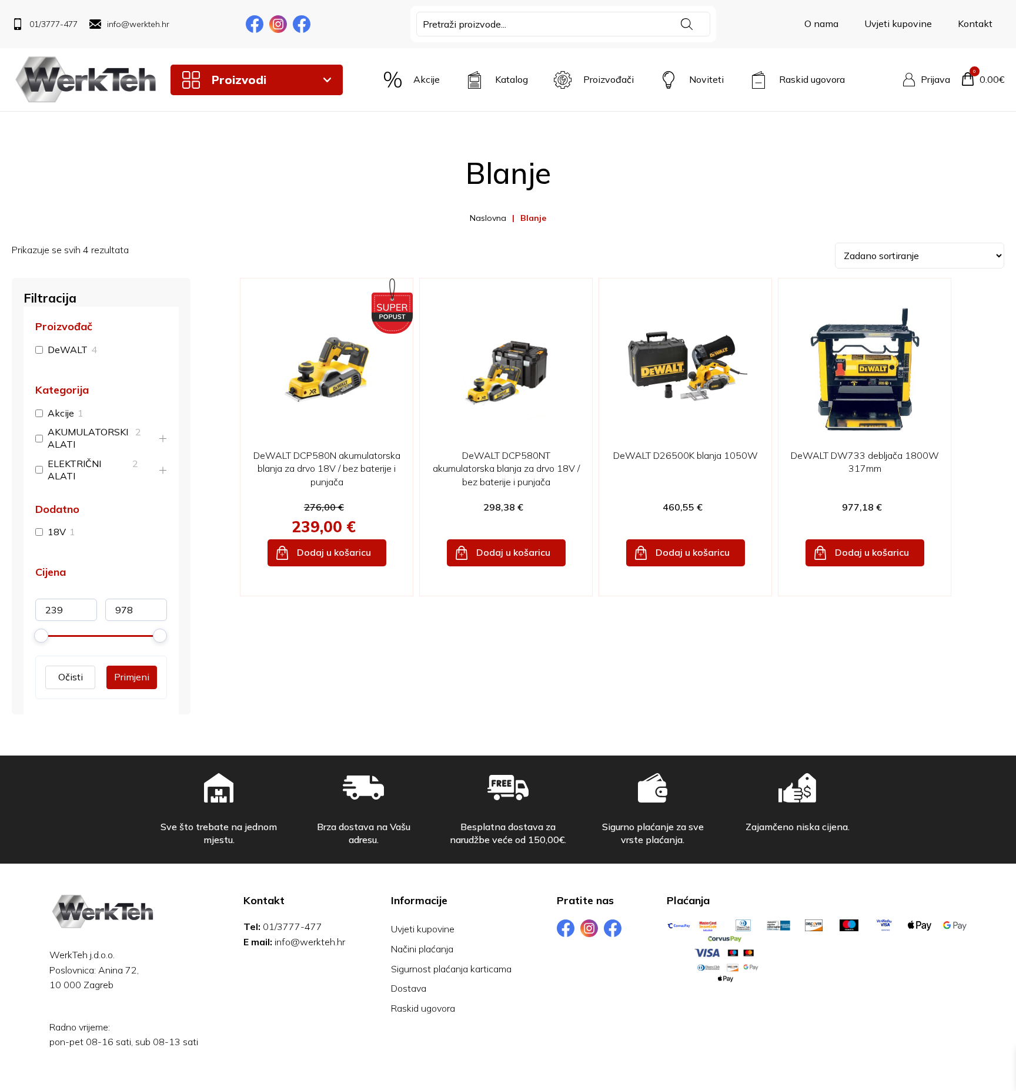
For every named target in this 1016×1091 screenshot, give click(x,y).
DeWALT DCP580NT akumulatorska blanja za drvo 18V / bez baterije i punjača (506, 468)
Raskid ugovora (423, 1008)
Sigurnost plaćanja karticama (451, 969)
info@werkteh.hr (310, 942)
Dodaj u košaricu (334, 552)
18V (57, 532)
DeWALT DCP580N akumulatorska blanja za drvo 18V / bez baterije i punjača (326, 468)
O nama (821, 23)
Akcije (61, 413)
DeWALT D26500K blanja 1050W (685, 455)
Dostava (408, 988)
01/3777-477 (292, 926)
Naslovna (488, 218)
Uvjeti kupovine (898, 23)
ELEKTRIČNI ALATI (74, 470)
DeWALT (68, 349)
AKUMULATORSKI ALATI (88, 438)
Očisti (70, 677)
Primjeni (131, 677)
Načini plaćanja (422, 949)
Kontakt (975, 23)
